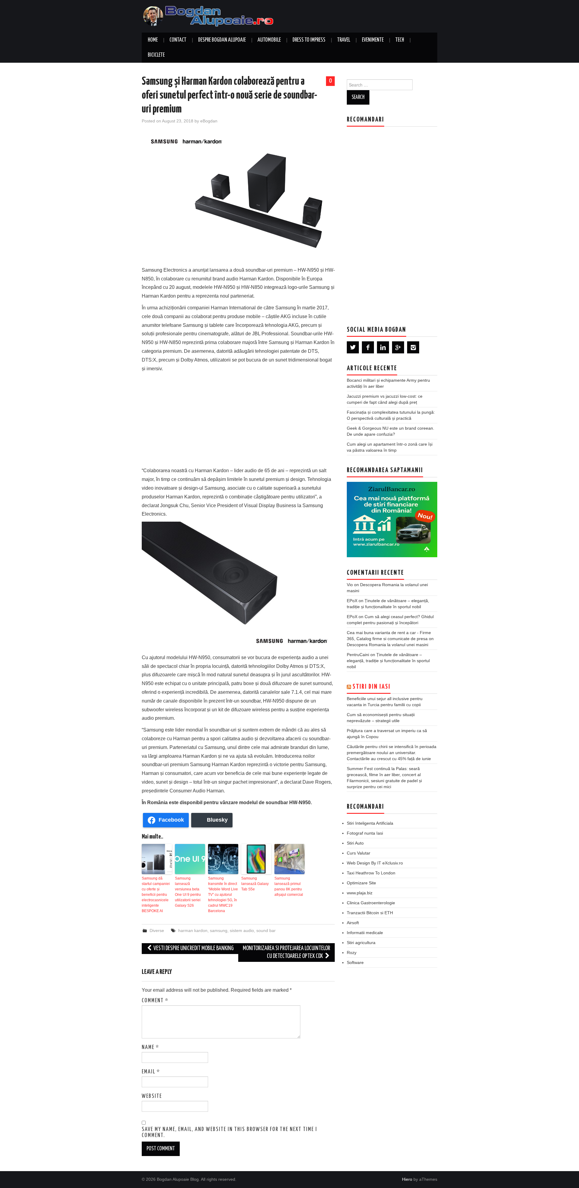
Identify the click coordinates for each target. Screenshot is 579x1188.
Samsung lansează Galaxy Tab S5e (255, 883)
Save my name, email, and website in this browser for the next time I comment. (229, 1132)
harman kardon (192, 930)
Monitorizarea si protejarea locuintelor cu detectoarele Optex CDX (286, 952)
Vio (350, 584)
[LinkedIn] (383, 347)
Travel (343, 40)
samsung (218, 930)
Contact (177, 40)
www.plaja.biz (359, 892)
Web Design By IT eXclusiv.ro (375, 863)
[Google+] (398, 347)
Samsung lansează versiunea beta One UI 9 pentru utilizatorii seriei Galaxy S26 (188, 892)
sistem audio (242, 930)
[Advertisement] (238, 418)
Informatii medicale (365, 932)
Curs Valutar (358, 853)
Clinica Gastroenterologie (371, 902)
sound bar (266, 930)
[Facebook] (368, 347)
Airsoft (353, 922)
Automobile (269, 40)
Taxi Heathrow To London (371, 872)
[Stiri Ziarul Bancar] (392, 519)
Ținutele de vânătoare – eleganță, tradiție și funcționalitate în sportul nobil (388, 660)
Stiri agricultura (361, 942)
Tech (399, 40)
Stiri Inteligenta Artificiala (370, 823)
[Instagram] (413, 347)
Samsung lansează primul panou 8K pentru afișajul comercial (288, 886)
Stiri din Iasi (372, 687)
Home (153, 40)
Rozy (351, 952)
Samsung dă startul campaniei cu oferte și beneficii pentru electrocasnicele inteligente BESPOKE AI (156, 894)
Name (150, 1047)
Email (151, 1072)
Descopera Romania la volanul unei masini (387, 644)
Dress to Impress (309, 40)
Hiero (407, 1179)
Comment (155, 1000)
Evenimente (373, 40)
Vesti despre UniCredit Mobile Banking (193, 948)
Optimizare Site (361, 882)
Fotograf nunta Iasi (365, 833)
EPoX (352, 600)
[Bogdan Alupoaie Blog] (209, 15)
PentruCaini (358, 654)
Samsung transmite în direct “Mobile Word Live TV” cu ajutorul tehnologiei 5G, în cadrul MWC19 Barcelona (223, 894)
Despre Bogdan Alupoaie (222, 40)
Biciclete (156, 55)
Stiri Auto (355, 843)
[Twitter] (353, 347)
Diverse (157, 930)
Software (355, 962)
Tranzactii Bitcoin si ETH (370, 912)
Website (152, 1096)
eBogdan (208, 120)
